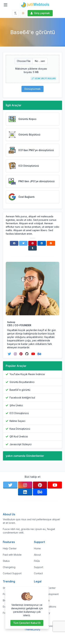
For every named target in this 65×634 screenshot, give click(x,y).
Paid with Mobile (12, 554)
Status (6, 560)
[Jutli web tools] (35, 5)
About (37, 554)
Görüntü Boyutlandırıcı (22, 382)
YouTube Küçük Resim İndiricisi (27, 374)
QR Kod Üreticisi (19, 436)
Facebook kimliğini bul (22, 397)
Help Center (10, 548)
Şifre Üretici (16, 405)
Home (37, 548)
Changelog (9, 567)
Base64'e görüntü (20, 389)
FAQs (37, 560)
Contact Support (12, 573)
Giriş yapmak (42, 13)
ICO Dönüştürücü (19, 413)
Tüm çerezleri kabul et (27, 622)
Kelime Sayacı (17, 420)
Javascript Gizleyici (21, 444)
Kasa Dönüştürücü (20, 428)
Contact (38, 573)
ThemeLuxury (32, 629)
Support (38, 567)
